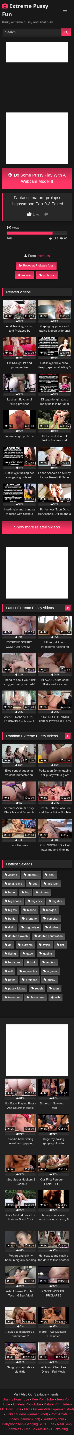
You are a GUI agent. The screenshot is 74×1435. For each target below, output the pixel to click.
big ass (44, 892)
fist (62, 944)
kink (33, 962)
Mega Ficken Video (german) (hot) (49, 1409)
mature (26, 275)
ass (35, 883)
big (27, 892)
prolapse (48, 275)
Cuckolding (59, 1429)
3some (12, 874)
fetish (46, 944)
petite (11, 979)
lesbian (50, 962)
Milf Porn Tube (10, 1409)
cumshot (52, 918)
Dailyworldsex (12, 1424)
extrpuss (43, 256)
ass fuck (52, 883)
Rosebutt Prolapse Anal (38, 265)
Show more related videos (37, 527)
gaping (47, 953)
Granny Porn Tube (15, 1399)
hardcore (14, 962)
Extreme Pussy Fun (25, 10)
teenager (14, 997)
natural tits (30, 971)
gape (29, 953)
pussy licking (16, 988)
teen (56, 988)
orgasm (52, 971)
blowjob (51, 910)
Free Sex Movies (36, 1429)
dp (10, 944)
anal (51, 874)
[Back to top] (61, 1423)
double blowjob (18, 936)
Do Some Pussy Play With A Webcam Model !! (39, 178)
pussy (51, 979)
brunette (31, 918)
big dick (57, 901)
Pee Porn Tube (43, 1399)
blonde (31, 910)
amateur (33, 874)
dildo (11, 927)
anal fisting (15, 883)
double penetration (50, 936)
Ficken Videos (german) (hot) (27, 1414)
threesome (37, 997)
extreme (27, 944)
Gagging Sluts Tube (39, 1424)
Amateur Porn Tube (27, 1404)
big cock (36, 901)
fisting (12, 953)
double (53, 927)
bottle (11, 918)
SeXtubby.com (54, 1419)
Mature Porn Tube (57, 1404)
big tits (12, 910)
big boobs (14, 901)
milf (10, 971)
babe (11, 892)
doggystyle (32, 927)
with (57, 997)
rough (39, 988)
